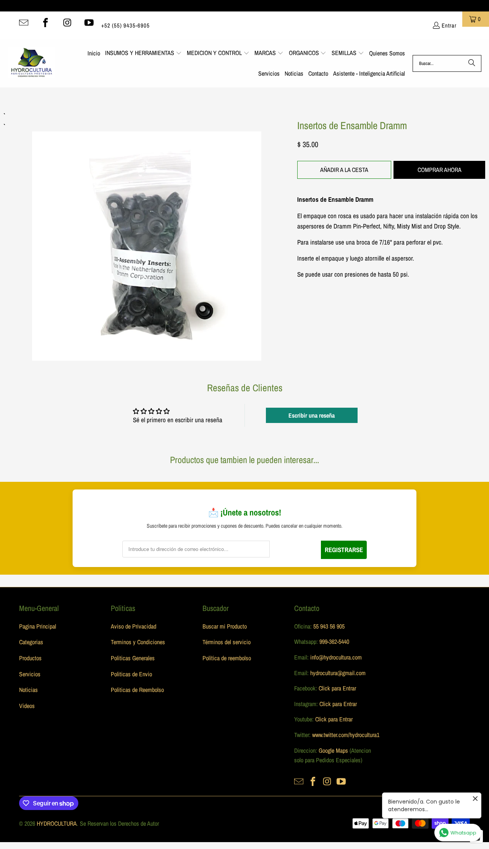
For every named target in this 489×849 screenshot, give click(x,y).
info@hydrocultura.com (336, 657)
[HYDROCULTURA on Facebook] (45, 22)
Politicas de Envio (131, 674)
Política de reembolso (226, 658)
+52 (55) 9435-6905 (125, 25)
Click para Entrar (337, 688)
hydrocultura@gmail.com (338, 673)
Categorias (31, 642)
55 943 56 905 (329, 626)
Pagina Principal (37, 626)
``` (147, 235)
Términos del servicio (226, 642)
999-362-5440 (333, 641)
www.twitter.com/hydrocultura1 (345, 735)
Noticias (28, 689)
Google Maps (333, 750)
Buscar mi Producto (224, 626)
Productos (30, 658)
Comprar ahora (439, 169)
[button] (143, 53)
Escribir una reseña (311, 415)
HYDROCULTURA (57, 823)
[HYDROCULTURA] (31, 63)
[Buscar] (471, 63)
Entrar (449, 25)
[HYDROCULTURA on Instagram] (67, 22)
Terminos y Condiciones (138, 642)
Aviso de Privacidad (133, 626)
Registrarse (344, 549)
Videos (27, 706)
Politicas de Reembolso (137, 689)
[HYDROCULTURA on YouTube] (89, 22)
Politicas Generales (133, 658)
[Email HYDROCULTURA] (23, 22)
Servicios (29, 674)
